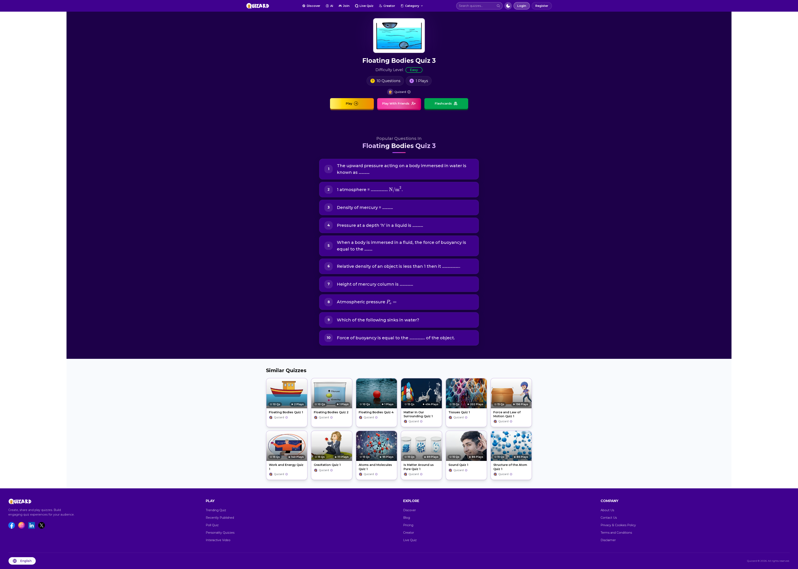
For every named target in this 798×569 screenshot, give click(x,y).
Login (521, 6)
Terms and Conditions (616, 532)
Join (346, 6)
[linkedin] (31, 525)
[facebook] (11, 525)
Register (541, 6)
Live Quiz (366, 6)
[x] (41, 525)
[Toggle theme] (508, 6)
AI (331, 6)
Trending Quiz (216, 510)
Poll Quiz (212, 525)
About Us (607, 510)
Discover (313, 6)
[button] (498, 5)
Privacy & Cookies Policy (618, 525)
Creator (389, 6)
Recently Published (220, 518)
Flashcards (443, 103)
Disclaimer (608, 540)
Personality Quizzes (220, 532)
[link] (399, 92)
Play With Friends (395, 103)
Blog (406, 518)
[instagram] (21, 525)
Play (349, 103)
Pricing (408, 525)
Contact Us (609, 518)
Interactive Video (218, 540)
